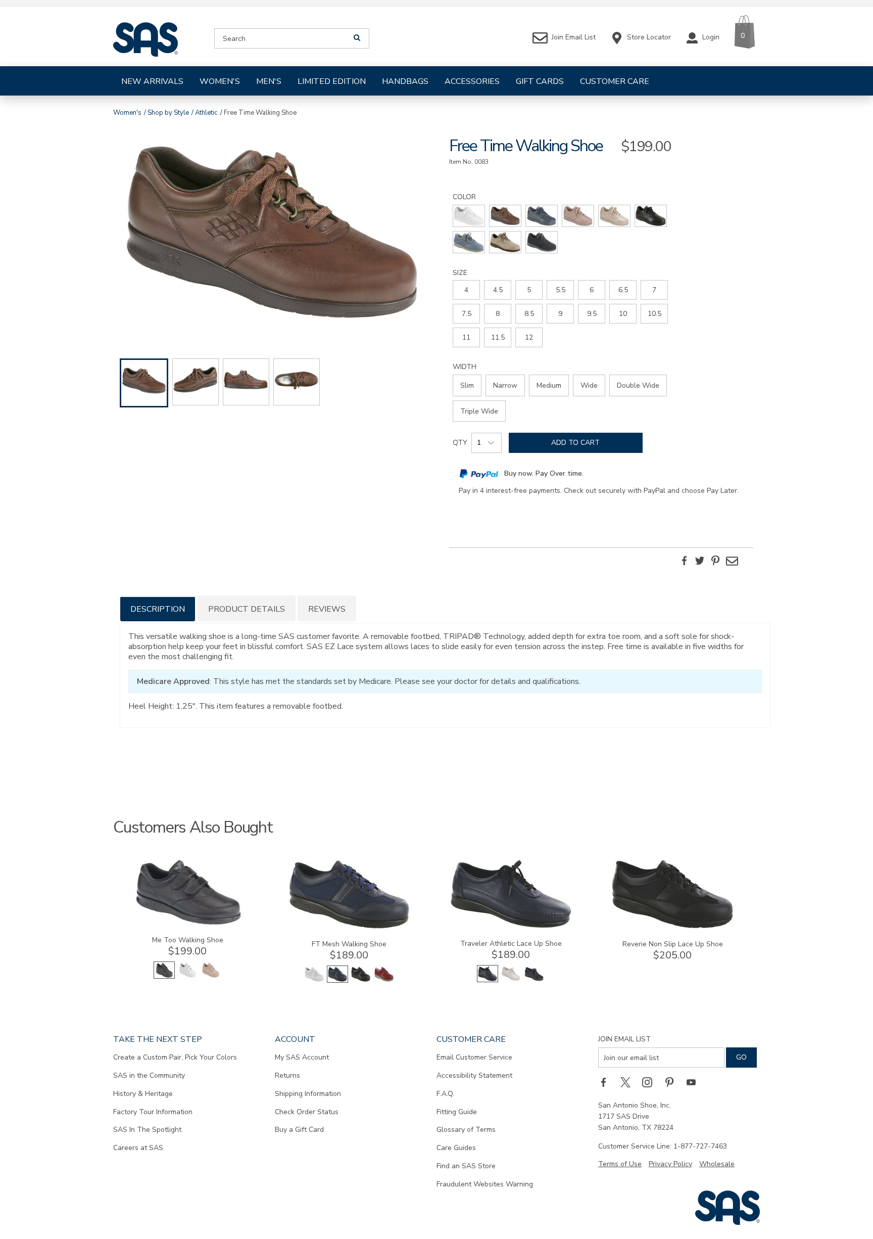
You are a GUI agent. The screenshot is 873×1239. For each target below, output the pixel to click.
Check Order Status (306, 1112)
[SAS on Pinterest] (673, 1082)
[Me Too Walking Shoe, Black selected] (164, 976)
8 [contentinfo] (498, 313)
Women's (220, 81)
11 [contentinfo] (466, 337)
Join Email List (624, 1039)
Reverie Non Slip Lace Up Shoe (672, 944)
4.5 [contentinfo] (498, 290)
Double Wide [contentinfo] (638, 385)
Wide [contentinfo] (589, 385)
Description (157, 609)
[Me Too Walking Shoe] (187, 923)
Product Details (246, 609)
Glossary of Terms (466, 1129)
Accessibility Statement (474, 1075)
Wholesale (717, 1164)
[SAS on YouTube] (694, 1082)
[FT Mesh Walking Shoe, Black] (360, 980)
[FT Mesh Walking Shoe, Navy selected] (337, 980)
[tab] (158, 608)
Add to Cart (575, 442)
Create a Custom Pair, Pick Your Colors (175, 1057)
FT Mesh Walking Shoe (349, 944)
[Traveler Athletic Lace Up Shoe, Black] (534, 980)
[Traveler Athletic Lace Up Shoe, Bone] (510, 980)
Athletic (206, 112)
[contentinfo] (469, 216)
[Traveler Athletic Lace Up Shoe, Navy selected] (487, 980)
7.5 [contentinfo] (466, 313)
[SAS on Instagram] (650, 1082)
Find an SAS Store (466, 1166)
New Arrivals (152, 81)
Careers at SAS (138, 1148)
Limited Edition (332, 81)
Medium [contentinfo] (549, 385)
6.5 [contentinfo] (623, 290)
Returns (287, 1075)
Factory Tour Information (152, 1112)
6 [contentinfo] (592, 290)
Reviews (327, 609)
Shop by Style (168, 112)
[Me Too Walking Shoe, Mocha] (210, 976)
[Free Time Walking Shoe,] (272, 233)
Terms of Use (620, 1164)
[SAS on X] (629, 1082)
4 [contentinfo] (466, 290)
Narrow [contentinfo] (505, 385)
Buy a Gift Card (299, 1129)
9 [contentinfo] (560, 313)
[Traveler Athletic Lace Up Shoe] (511, 926)
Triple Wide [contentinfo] (479, 411)
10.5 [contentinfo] (654, 313)
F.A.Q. (445, 1093)
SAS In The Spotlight (147, 1129)
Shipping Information (308, 1093)
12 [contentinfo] (529, 337)
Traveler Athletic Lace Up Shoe (511, 943)
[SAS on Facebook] (606, 1082)
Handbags (405, 81)
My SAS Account (302, 1057)
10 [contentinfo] (623, 313)
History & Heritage (143, 1093)
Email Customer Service (474, 1057)
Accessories (472, 81)
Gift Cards (540, 81)
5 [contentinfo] (529, 290)
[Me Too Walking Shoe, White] (187, 976)
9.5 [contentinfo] (592, 313)
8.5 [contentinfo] (529, 313)
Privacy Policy (670, 1164)
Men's (268, 81)
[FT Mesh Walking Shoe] (349, 927)
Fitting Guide (457, 1112)
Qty (460, 442)
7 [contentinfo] (654, 290)
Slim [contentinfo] (467, 385)
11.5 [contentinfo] (498, 337)
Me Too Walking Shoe (187, 940)
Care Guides (456, 1148)
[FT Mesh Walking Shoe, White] (314, 980)
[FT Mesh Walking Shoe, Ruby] (384, 980)
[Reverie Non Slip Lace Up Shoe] (672, 927)
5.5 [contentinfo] (560, 290)
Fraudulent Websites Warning (485, 1184)
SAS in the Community (149, 1075)
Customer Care (614, 81)
